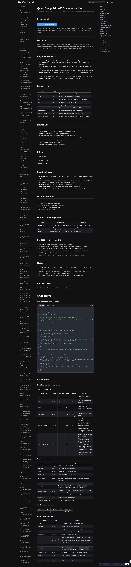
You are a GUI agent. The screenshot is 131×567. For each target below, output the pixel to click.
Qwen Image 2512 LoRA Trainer (25, 65)
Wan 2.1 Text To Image (25, 275)
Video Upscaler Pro (24, 205)
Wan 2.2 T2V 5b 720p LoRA (26, 385)
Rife (20, 124)
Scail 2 (21, 142)
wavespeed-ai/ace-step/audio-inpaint (24, 416)
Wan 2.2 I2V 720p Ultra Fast (25, 337)
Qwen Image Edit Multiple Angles (26, 83)
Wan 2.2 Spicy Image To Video (25, 357)
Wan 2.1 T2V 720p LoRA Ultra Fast (25, 268)
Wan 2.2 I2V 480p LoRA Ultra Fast (25, 317)
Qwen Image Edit (24, 68)
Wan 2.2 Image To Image (25, 346)
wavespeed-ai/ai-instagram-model (24, 462)
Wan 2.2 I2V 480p (24, 311)
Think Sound (22, 165)
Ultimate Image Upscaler (25, 172)
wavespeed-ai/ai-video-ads (26, 499)
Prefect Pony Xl (23, 48)
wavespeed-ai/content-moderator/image (25, 536)
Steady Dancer (23, 158)
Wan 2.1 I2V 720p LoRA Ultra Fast (25, 237)
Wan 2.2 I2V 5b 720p (24, 323)
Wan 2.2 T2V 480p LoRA (25, 373)
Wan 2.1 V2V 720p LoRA (25, 295)
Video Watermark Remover (26, 207)
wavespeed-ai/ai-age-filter (26, 430)
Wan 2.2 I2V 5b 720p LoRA (26, 326)
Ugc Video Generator (24, 169)
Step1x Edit (22, 160)
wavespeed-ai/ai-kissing (25, 465)
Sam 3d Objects (23, 129)
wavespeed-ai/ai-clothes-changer (25, 440)
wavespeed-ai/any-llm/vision (24, 508)
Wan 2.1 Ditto (23, 217)
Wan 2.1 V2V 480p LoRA (25, 283)
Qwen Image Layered (24, 92)
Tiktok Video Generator (25, 167)
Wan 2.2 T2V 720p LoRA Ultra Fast (25, 392)
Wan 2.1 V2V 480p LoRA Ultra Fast (25, 286)
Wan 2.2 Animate (23, 305)
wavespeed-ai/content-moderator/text (25, 539)
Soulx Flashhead (23, 156)
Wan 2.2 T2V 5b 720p (24, 383)
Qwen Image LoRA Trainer (26, 94)
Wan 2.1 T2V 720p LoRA (25, 265)
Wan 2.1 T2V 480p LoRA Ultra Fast (25, 257)
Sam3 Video (22, 136)
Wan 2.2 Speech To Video (25, 354)
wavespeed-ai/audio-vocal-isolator (26, 515)
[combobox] (96, 2)
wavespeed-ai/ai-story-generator (25, 486)
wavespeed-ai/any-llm (25, 505)
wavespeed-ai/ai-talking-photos (25, 490)
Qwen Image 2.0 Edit (24, 52)
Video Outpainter (24, 200)
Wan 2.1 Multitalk (24, 245)
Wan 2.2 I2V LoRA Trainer (25, 340)
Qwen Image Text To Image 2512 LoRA (26, 109)
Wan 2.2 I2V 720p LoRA (25, 330)
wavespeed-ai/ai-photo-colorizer (25, 475)
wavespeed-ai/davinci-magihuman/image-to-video (25, 551)
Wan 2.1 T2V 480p (24, 251)
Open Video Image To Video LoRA (25, 21)
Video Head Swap (24, 198)
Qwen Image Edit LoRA (25, 80)
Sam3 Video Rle (23, 138)
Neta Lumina (23, 6)
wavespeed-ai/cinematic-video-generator (25, 532)
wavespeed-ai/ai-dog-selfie (26, 443)
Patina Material (23, 37)
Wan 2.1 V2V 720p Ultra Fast (25, 302)
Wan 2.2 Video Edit (24, 406)
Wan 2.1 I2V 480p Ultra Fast (25, 228)
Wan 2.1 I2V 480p (24, 219)
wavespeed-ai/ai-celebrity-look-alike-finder (26, 437)
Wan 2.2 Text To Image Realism (25, 403)
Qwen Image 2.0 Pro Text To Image (25, 58)
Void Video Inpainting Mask (25, 210)
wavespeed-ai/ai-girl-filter (26, 459)
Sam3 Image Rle (23, 133)
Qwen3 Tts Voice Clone (25, 118)
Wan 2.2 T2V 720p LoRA (25, 389)
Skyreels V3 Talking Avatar (26, 151)
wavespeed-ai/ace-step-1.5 (26, 413)
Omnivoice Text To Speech (26, 12)
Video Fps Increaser (24, 196)
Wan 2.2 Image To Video (25, 348)
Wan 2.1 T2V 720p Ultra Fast (25, 272)
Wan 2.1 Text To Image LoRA (25, 278)
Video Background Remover (24, 184)
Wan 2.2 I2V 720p (24, 328)
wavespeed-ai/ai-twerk (25, 496)
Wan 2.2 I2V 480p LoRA (25, 314)
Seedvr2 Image (23, 145)
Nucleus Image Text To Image (25, 9)
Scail (21, 140)
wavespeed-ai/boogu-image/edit (25, 522)
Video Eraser (22, 191)
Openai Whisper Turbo (25, 26)
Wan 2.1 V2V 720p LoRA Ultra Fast (25, 298)
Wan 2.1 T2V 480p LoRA (25, 254)
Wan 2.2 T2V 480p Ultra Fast (25, 380)
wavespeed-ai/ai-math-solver (25, 468)
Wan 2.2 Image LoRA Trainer (24, 343)
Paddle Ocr (22, 32)
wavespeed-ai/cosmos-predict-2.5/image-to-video (26, 543)
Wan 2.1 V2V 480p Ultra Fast (25, 290)
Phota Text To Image (24, 46)
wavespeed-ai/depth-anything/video (24, 559)
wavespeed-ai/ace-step (25, 411)
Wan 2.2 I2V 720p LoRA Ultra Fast (25, 333)
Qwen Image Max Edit (25, 96)
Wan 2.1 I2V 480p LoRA (25, 222)
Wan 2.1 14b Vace (24, 215)
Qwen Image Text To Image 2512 (26, 105)
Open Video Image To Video (25, 17)
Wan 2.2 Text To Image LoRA (25, 400)
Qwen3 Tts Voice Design (25, 120)
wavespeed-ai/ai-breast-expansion (25, 433)
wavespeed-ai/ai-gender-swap (25, 456)
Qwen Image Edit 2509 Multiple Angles (25, 71)
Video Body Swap (23, 187)
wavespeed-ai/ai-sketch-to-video (26, 479)
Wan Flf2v (22, 409)
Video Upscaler (23, 202)
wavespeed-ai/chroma (25, 529)
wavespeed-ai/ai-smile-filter (25, 482)
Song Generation (23, 154)
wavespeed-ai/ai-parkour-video (25, 471)
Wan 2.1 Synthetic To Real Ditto (25, 248)
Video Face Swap (23, 193)
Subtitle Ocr (22, 163)
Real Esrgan (22, 122)
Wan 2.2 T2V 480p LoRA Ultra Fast (25, 376)
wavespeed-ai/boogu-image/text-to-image (25, 526)
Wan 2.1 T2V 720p (24, 263)
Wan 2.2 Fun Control (24, 309)
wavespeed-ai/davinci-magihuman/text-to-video (25, 555)
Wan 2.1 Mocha (23, 243)
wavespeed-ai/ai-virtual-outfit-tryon (25, 502)
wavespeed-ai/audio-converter (24, 511)
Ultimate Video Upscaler (25, 174)
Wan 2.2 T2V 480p (24, 371)
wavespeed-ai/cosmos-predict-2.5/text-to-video (25, 547)
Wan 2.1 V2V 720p (24, 293)
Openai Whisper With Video (25, 29)
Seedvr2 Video (23, 147)
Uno (21, 176)
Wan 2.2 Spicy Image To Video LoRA (25, 360)
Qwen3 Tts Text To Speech (26, 115)
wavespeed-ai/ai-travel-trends (25, 493)
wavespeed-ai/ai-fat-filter (25, 449)
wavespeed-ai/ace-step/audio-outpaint (24, 420)
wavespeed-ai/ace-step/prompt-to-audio (25, 427)
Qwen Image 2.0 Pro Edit (25, 55)
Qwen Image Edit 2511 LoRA (25, 77)
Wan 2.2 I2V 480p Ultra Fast (25, 320)
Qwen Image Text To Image (26, 102)
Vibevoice (22, 181)
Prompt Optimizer (24, 50)
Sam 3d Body (23, 127)
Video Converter (23, 189)
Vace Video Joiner (24, 178)
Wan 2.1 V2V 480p (24, 281)
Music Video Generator (25, 4)
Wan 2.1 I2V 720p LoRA (25, 234)
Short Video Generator (25, 149)
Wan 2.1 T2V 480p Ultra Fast (25, 260)
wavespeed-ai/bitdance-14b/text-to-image (25, 519)
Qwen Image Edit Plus (25, 86)
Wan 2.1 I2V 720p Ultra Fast (25, 240)
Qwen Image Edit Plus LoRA (25, 89)
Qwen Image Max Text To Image (25, 99)
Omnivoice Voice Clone (25, 14)
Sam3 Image (22, 131)
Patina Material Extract (25, 39)
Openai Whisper (23, 24)
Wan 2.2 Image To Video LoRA (25, 351)
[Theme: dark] (107, 2)
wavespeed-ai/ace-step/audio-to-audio (24, 423)
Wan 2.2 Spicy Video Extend (24, 364)
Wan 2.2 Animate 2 (24, 307)
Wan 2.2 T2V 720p (24, 387)
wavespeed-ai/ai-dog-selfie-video (25, 446)
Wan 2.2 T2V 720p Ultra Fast (25, 396)
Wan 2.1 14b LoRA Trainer (25, 213)
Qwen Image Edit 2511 (25, 74)
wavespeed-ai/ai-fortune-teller (25, 452)
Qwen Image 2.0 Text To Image (25, 61)
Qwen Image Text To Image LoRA (26, 112)
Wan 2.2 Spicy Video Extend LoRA (24, 368)
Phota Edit (22, 41)
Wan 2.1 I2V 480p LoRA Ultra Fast (25, 225)
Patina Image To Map (24, 34)
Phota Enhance (23, 43)
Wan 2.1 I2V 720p (24, 231)
